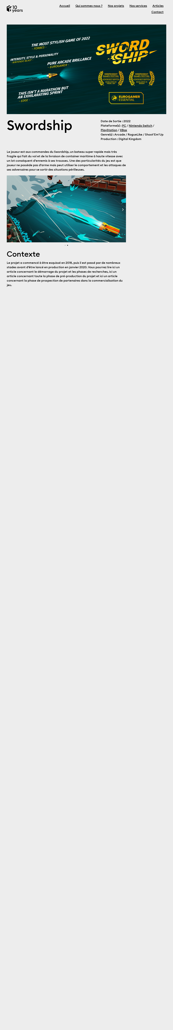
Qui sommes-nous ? (88, 5)
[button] (9, 209)
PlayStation (109, 130)
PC (124, 125)
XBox (123, 130)
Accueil (64, 5)
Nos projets (116, 5)
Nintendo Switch (140, 125)
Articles (158, 5)
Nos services (138, 5)
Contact (157, 12)
